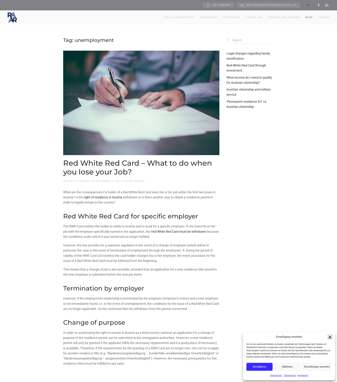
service (85, 181)
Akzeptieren (259, 366)
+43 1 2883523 (221, 5)
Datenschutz (276, 375)
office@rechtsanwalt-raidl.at (271, 5)
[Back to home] (12, 17)
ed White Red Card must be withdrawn (179, 231)
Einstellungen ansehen (317, 366)
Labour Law (253, 17)
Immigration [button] (208, 17)
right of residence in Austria (103, 197)
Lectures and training (284, 17)
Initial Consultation (179, 17)
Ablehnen (287, 366)
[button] (330, 337)
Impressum (303, 375)
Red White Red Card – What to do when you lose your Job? (137, 167)
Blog (309, 17)
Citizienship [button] (231, 17)
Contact (324, 17)
